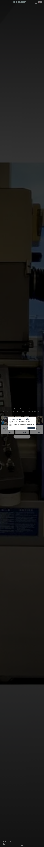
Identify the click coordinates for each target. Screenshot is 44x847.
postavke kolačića (22, 428)
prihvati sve (31, 428)
